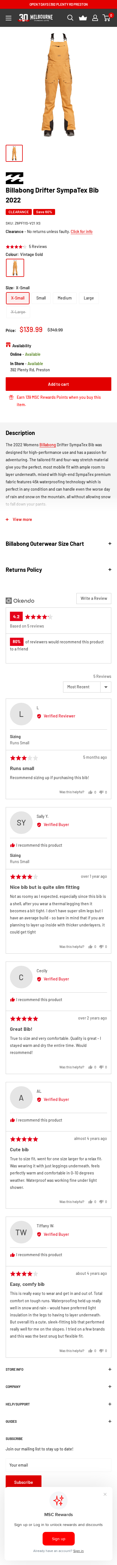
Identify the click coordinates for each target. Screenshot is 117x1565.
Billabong (47, 444)
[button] (26, 247)
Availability (21, 345)
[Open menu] (8, 18)
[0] (106, 17)
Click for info (82, 231)
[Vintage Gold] (15, 268)
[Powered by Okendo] (20, 600)
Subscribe (23, 1482)
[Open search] (70, 18)
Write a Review (94, 598)
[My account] (95, 18)
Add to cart (58, 384)
